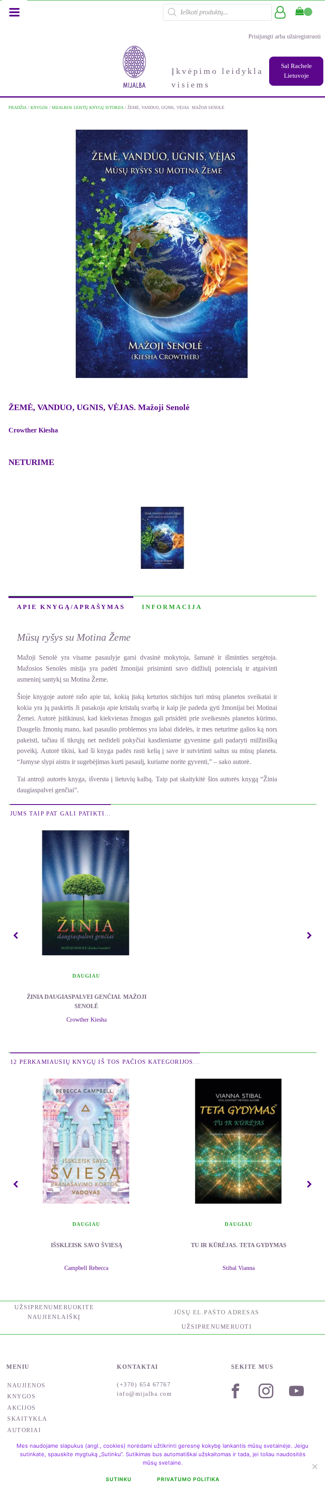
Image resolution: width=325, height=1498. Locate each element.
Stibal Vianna (239, 1268)
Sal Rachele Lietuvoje (296, 71)
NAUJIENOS (26, 1385)
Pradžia (17, 107)
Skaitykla (27, 1419)
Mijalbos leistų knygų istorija (88, 107)
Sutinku (119, 1479)
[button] (15, 935)
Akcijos (21, 1408)
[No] (314, 1466)
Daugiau (86, 976)
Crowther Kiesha (33, 430)
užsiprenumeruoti (217, 1327)
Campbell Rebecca (86, 1268)
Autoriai (24, 1430)
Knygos (39, 107)
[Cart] (304, 11)
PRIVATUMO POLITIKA (188, 1479)
